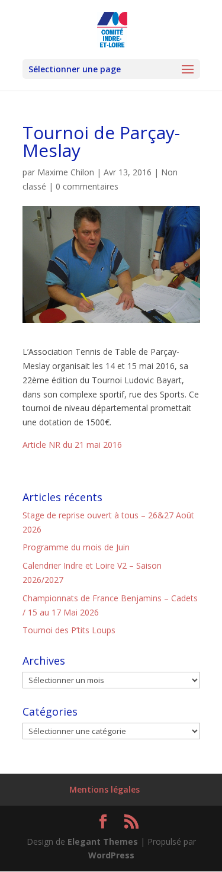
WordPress (111, 855)
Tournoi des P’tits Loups (68, 630)
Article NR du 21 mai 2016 (72, 444)
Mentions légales (104, 789)
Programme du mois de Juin (76, 547)
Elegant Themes (102, 841)
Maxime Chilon (65, 172)
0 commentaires (87, 186)
